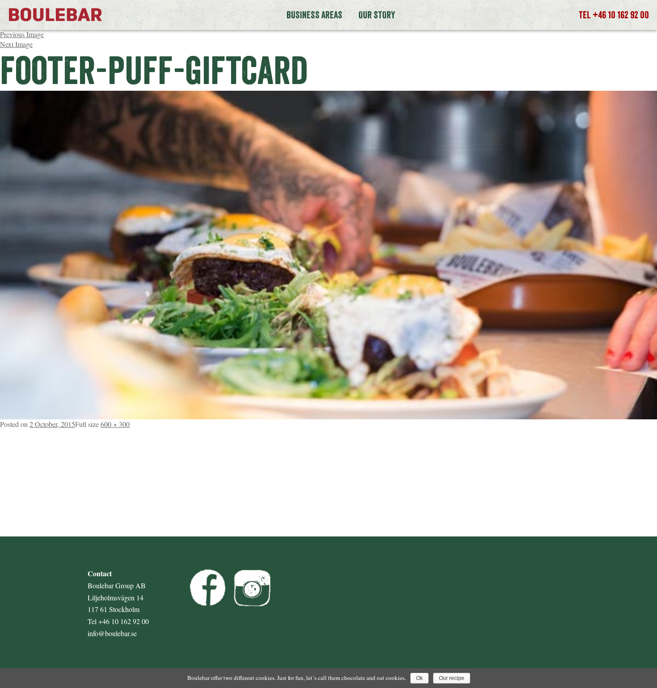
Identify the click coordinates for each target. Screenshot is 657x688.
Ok (419, 678)
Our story (376, 15)
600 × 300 (115, 424)
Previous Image (22, 34)
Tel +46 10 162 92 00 (614, 15)
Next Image (16, 44)
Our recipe (451, 678)
